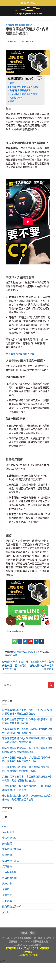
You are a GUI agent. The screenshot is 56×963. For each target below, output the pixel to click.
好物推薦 (7, 843)
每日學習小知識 (12, 25)
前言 (12, 83)
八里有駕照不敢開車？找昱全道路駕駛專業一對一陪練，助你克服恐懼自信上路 (27, 778)
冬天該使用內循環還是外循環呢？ (25, 86)
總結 (12, 101)
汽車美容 (7, 883)
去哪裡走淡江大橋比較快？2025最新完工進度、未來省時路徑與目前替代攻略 (27, 797)
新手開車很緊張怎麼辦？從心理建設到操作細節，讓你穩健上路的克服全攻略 (26, 769)
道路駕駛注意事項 (11, 906)
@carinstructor (28, 945)
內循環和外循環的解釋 (20, 90)
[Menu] (4, 11)
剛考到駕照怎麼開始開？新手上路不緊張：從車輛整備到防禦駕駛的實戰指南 (27, 750)
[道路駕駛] (28, 62)
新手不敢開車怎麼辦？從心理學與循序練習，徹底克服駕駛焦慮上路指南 (27, 721)
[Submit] (51, 685)
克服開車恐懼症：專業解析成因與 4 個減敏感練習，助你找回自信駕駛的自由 (27, 730)
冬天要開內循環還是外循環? (20, 354)
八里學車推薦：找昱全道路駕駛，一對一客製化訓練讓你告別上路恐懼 (27, 788)
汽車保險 (7, 866)
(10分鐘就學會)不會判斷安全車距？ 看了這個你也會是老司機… (15, 665)
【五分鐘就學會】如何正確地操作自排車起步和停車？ (42, 665)
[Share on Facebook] (19, 641)
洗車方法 (7, 895)
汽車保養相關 (9, 872)
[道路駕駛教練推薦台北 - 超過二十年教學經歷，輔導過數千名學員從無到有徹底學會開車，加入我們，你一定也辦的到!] (28, 11)
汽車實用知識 (9, 877)
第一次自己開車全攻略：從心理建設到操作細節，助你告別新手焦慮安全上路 (26, 759)
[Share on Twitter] (25, 641)
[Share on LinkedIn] (36, 641)
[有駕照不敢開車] (28, 615)
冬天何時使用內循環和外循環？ (24, 94)
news (5, 826)
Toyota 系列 (8, 832)
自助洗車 (7, 900)
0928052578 (26, 941)
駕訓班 (5, 912)
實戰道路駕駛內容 (25, 25)
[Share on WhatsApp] (14, 641)
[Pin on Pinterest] (30, 641)
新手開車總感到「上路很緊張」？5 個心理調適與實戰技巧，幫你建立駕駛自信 (27, 711)
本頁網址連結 (11, 655)
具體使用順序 (16, 97)
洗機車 (5, 889)
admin (31, 42)
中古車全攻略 (9, 837)
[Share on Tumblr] (41, 641)
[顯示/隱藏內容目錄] (38, 78)
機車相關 (7, 854)
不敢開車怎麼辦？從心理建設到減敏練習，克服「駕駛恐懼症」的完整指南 (27, 740)
